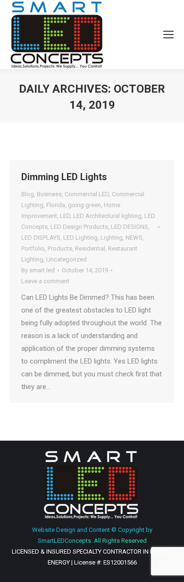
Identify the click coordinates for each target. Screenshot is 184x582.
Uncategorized (66, 259)
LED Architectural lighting (107, 215)
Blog (27, 194)
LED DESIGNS (129, 226)
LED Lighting (80, 237)
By (38, 270)
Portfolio (33, 248)
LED (65, 215)
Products (60, 248)
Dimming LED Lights (64, 176)
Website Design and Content (71, 529)
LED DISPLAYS (40, 237)
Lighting (111, 237)
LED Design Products (79, 226)
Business (49, 194)
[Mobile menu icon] (168, 34)
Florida (55, 204)
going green (84, 204)
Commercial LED (87, 194)
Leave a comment (45, 281)
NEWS (133, 237)
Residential (90, 248)
